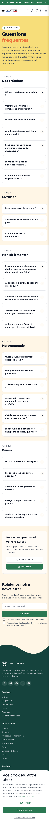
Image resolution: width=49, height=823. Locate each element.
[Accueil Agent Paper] (24, 663)
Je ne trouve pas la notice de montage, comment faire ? (24, 312)
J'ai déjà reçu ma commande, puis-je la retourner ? (24, 416)
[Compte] (32, 10)
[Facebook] (4, 683)
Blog (4, 747)
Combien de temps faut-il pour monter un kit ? (24, 133)
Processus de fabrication (13, 736)
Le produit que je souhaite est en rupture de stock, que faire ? (24, 430)
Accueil (5, 728)
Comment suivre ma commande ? (24, 235)
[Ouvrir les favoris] (37, 10)
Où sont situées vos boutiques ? (24, 461)
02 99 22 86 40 (26, 559)
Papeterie (6, 712)
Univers (5, 697)
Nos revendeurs (9, 743)
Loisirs (4, 708)
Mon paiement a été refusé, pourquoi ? (24, 372)
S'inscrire (24, 613)
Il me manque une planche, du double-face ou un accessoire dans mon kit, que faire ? (24, 269)
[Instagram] (10, 683)
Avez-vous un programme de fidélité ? (24, 488)
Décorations (7, 704)
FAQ (4, 754)
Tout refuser (24, 802)
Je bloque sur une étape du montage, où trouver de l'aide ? (24, 326)
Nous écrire (26, 567)
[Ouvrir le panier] (41, 10)
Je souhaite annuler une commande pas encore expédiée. (24, 401)
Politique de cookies (26, 796)
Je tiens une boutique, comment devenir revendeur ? (24, 516)
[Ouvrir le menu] (45, 10)
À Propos (6, 732)
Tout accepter (24, 810)
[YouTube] (28, 683)
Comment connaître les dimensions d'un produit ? (24, 107)
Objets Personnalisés (11, 716)
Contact (5, 758)
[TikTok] (22, 683)
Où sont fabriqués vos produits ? (24, 94)
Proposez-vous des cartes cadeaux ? (24, 474)
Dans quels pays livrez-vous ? (24, 208)
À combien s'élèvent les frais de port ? (24, 221)
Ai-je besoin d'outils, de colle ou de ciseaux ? (24, 284)
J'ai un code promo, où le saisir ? (24, 386)
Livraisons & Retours (10, 751)
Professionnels (8, 739)
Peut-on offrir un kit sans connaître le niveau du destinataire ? (24, 148)
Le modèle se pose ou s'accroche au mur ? (24, 163)
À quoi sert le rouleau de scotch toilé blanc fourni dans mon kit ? (24, 298)
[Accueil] (9, 10)
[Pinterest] (16, 683)
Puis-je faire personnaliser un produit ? (24, 502)
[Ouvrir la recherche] (28, 10)
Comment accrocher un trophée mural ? (24, 177)
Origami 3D (7, 701)
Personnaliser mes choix (24, 817)
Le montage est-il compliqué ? (24, 120)
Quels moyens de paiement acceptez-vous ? (24, 358)
